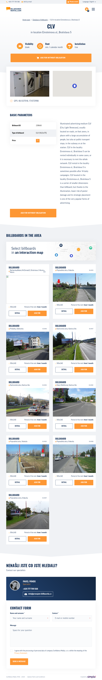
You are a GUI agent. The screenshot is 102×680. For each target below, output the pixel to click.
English (92, 2)
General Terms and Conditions (36, 677)
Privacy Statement (20, 653)
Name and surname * (17, 613)
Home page (26, 20)
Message (13, 625)
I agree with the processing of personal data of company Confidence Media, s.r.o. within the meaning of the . (50, 652)
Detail (17, 313)
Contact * (55, 613)
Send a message (19, 662)
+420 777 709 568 (30, 589)
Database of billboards (40, 20)
